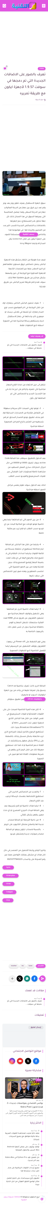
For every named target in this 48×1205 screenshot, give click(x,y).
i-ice (8, 900)
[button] (34, 978)
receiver (14, 966)
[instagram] (12, 1061)
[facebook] (36, 1061)
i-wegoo (9, 892)
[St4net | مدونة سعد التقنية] (24, 6)
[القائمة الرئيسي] (44, 6)
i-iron (8, 884)
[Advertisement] (24, 40)
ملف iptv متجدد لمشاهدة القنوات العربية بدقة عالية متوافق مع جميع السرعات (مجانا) (22, 1136)
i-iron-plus (10, 876)
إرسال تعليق (36, 1027)
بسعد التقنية (28, 235)
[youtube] (20, 1061)
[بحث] (4, 6)
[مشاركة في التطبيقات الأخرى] (12, 978)
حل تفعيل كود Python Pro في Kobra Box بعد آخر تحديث (22, 1159)
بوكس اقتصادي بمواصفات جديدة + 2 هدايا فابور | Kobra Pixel (25, 1105)
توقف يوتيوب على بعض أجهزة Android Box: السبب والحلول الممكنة (23, 1148)
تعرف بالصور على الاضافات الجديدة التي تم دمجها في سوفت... (24, 346)
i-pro (8, 868)
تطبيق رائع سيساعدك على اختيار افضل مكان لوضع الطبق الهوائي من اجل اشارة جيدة (22, 1181)
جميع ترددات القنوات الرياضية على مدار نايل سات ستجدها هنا (23, 1169)
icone (42, 68)
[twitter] (28, 1061)
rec (23, 966)
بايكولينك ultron (35, 699)
